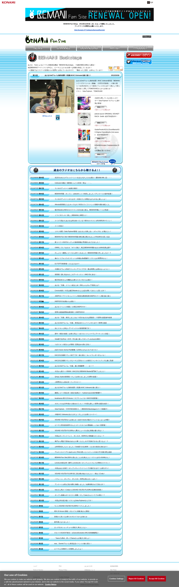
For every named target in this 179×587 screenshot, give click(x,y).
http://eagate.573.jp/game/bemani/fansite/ (89, 30)
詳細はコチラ (101, 107)
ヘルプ (35, 566)
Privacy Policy (63, 570)
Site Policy (113, 570)
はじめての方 (88, 566)
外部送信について (90, 570)
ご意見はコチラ (110, 68)
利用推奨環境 (114, 566)
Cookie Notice (50, 584)
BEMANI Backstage (55, 57)
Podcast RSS (118, 68)
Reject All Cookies (136, 579)
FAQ (60, 566)
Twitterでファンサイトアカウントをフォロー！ (139, 62)
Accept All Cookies (156, 579)
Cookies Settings (116, 579)
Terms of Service (38, 570)
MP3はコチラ (47, 116)
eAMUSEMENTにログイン (139, 55)
